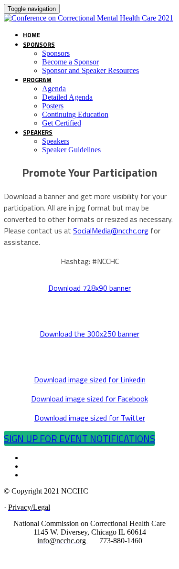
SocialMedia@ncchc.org (110, 230)
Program (37, 79)
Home (31, 35)
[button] (79, 438)
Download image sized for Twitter (89, 417)
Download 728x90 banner (89, 288)
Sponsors (39, 44)
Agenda (54, 88)
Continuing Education (75, 114)
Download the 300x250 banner (89, 333)
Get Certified (61, 123)
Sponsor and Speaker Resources (90, 70)
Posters (52, 106)
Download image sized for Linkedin (90, 379)
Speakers (38, 132)
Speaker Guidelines (71, 150)
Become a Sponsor (70, 62)
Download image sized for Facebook (89, 398)
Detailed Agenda (67, 97)
